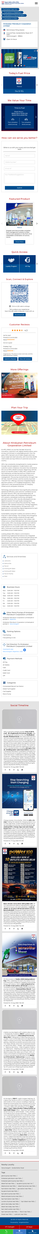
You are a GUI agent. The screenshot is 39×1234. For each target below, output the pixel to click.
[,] (19, 874)
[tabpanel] (19, 58)
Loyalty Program (11, 266)
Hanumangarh (14, 624)
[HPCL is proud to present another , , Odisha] (19, 719)
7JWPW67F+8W (8, 649)
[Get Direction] (24, 651)
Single (24, 1222)
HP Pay (27, 266)
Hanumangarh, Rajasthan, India (13, 651)
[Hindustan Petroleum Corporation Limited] (12, 4)
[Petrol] (19, 214)
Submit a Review (10, 359)
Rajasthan (13, 619)
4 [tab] (24, 65)
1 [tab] (14, 65)
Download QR (19, 315)
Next (36, 85)
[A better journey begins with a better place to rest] (19, 1020)
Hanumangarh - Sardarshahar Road (12, 1168)
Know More (19, 242)
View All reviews (25, 359)
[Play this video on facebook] (19, 720)
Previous (2, 85)
